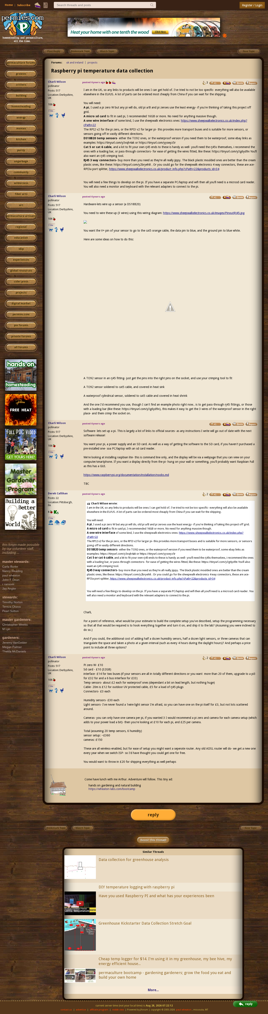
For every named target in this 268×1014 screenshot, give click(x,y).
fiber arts (21, 194)
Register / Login (252, 5)
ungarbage (21, 161)
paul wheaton (183, 1009)
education (21, 237)
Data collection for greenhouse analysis (134, 859)
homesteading (21, 106)
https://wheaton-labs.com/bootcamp (112, 788)
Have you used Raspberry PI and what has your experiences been (156, 896)
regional (21, 226)
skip (21, 248)
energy (21, 117)
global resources (21, 270)
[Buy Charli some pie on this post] (227, 83)
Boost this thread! (153, 840)
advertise (81, 1009)
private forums (21, 336)
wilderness (21, 183)
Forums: (56, 62)
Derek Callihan (58, 493)
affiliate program (99, 1009)
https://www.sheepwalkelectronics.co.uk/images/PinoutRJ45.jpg (204, 213)
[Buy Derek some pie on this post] (227, 494)
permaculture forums (21, 62)
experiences (21, 259)
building (21, 95)
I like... (52, 111)
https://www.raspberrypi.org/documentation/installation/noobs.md (126, 475)
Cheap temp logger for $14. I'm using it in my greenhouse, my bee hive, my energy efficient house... (165, 961)
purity (21, 150)
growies (21, 73)
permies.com (21, 314)
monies (21, 128)
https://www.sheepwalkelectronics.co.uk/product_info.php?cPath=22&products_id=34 (164, 169)
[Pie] (37, 5)
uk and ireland (74, 62)
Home (9, 4)
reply (153, 814)
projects (21, 292)
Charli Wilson (57, 81)
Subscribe (23, 5)
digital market (21, 303)
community (21, 172)
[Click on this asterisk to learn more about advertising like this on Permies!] (225, 35)
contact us (66, 1009)
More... (153, 990)
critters (21, 84)
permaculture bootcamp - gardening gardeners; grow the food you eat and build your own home (165, 975)
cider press (21, 281)
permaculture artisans (21, 216)
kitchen (21, 139)
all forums (21, 347)
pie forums (21, 325)
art (21, 205)
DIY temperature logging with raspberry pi (136, 887)
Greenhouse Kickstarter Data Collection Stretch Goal (145, 923)
